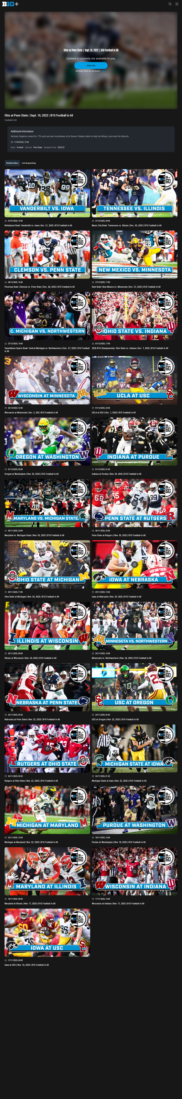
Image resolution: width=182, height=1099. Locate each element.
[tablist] (21, 163)
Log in (103, 70)
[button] (170, 4)
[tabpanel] (91, 568)
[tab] (12, 163)
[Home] (10, 4)
